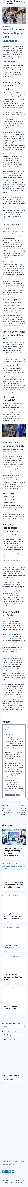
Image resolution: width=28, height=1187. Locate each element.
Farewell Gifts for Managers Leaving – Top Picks (13, 977)
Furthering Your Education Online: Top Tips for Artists (21, 810)
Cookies (5, 1161)
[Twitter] (9, 1171)
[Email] (19, 795)
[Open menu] (24, 2)
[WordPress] (6, 1171)
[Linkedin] (3, 1171)
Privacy (16, 1161)
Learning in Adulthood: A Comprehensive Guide (7, 810)
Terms (22, 1161)
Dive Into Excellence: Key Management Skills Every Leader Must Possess (13, 884)
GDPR (11, 1161)
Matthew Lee (9, 734)
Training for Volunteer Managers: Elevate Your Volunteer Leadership (13, 916)
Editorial (5, 1164)
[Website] (17, 795)
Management (6, 26)
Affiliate (11, 1164)
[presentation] (14, 837)
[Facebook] (13, 1171)
